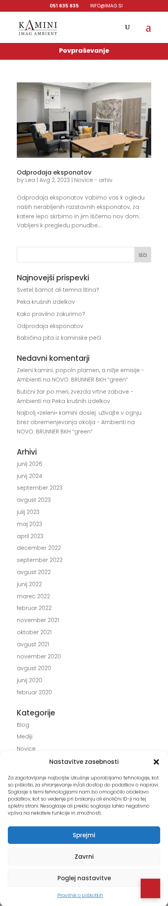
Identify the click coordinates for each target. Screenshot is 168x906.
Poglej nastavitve (84, 878)
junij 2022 (29, 584)
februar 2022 (34, 608)
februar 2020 (34, 692)
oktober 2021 (34, 632)
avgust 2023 (34, 500)
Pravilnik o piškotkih (80, 895)
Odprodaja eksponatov (54, 172)
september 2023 (40, 488)
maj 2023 (29, 524)
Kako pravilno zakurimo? (51, 314)
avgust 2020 (34, 668)
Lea (30, 180)
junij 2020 (29, 680)
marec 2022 (33, 596)
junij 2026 (29, 464)
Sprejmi (84, 835)
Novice (26, 749)
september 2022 (40, 560)
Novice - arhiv (93, 180)
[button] (156, 762)
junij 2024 (29, 476)
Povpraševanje (84, 50)
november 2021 (38, 620)
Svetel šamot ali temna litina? (58, 290)
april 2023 (30, 536)
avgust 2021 (33, 644)
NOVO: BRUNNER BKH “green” (90, 379)
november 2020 (39, 656)
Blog (23, 725)
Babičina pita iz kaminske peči (59, 338)
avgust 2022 (34, 572)
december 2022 (39, 548)
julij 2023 (28, 512)
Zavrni (84, 856)
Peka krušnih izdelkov (46, 302)
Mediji (24, 736)
